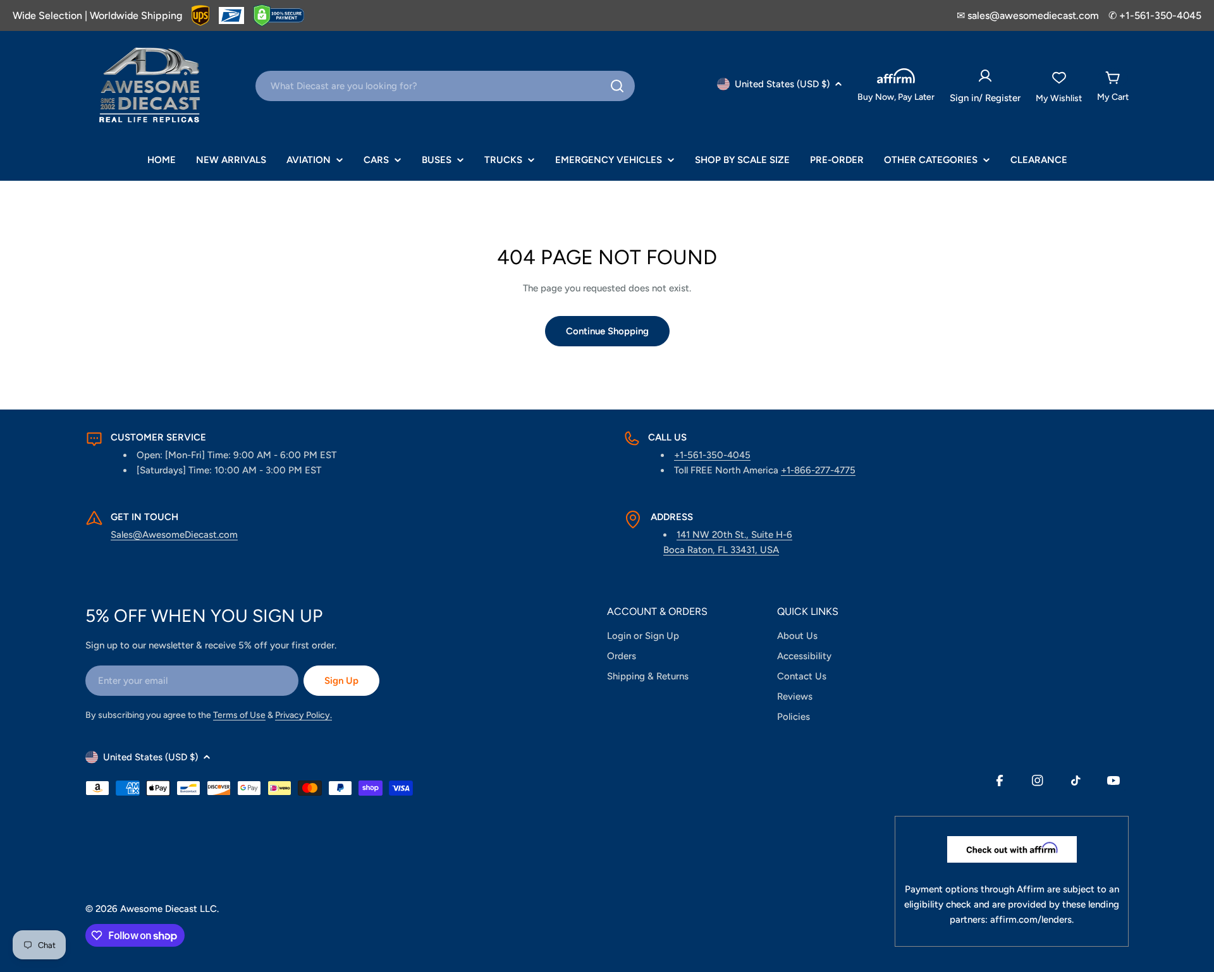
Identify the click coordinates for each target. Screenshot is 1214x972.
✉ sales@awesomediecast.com (1028, 15)
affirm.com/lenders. (1032, 919)
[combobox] (445, 86)
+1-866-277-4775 (818, 470)
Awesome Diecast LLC (168, 908)
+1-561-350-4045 (712, 455)
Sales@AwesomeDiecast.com (174, 534)
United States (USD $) (782, 84)
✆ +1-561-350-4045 (1154, 15)
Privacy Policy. (303, 715)
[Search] (617, 86)
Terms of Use (239, 715)
